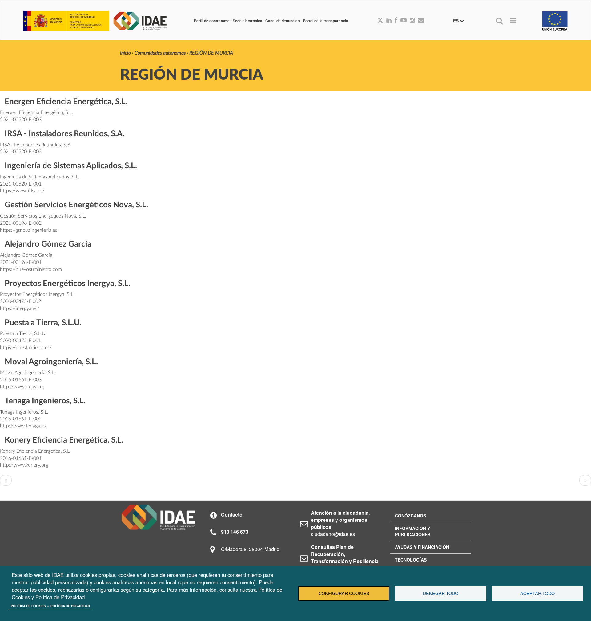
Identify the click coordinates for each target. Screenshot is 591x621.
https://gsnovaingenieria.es (28, 230)
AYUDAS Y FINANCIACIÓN (422, 547)
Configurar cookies (344, 593)
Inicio (125, 53)
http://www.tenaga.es (23, 425)
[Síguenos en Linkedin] (389, 21)
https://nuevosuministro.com (31, 269)
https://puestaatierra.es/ (26, 347)
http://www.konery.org (24, 465)
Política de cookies (28, 606)
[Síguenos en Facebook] (396, 21)
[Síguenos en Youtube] (403, 21)
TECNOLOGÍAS (411, 560)
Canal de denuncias (282, 20)
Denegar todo (440, 593)
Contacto (232, 514)
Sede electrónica (247, 20)
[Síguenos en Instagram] (412, 21)
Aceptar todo (537, 593)
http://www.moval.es (22, 386)
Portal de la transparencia (325, 20)
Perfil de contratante (212, 20)
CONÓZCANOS (410, 516)
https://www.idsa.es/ (22, 190)
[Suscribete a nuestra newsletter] (421, 21)
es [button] (456, 21)
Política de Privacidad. (70, 606)
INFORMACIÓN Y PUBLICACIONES (412, 531)
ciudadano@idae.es (333, 533)
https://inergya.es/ (19, 308)
